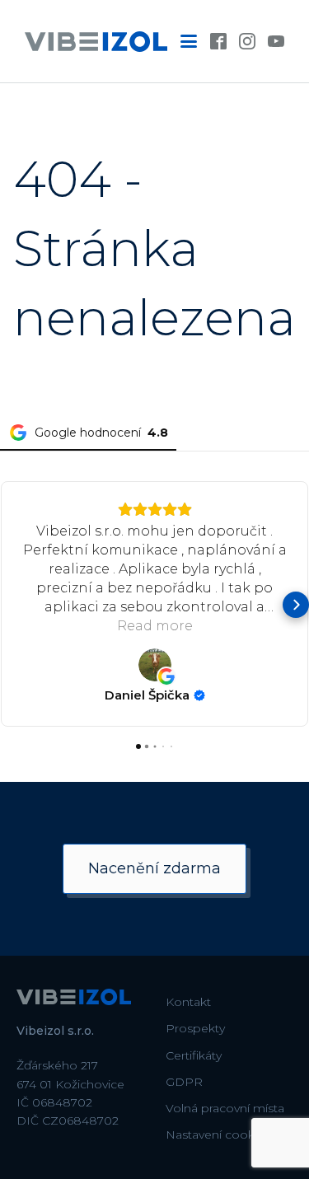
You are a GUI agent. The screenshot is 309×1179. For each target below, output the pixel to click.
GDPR (184, 1081)
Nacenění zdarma (154, 868)
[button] (13, 605)
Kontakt (188, 1001)
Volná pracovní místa (225, 1108)
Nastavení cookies (218, 1134)
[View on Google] (154, 664)
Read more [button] (155, 626)
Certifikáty (194, 1055)
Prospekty (195, 1028)
